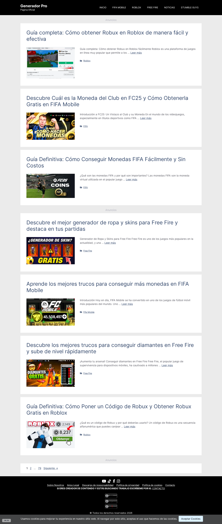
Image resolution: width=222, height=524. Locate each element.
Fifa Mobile (88, 312)
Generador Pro (33, 6)
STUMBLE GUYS (190, 7)
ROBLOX (136, 7)
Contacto (170, 485)
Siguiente (50, 468)
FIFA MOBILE (119, 7)
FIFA (85, 126)
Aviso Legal (73, 485)
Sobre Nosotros (55, 485)
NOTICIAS (169, 7)
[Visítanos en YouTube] (105, 481)
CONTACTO (158, 488)
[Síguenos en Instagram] (118, 481)
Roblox (86, 60)
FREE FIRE (152, 7)
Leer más (136, 52)
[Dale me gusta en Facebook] (115, 481)
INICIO (103, 7)
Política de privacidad (127, 485)
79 (40, 468)
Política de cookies (152, 485)
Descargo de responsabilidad (97, 485)
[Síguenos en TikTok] (110, 481)
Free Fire (87, 250)
